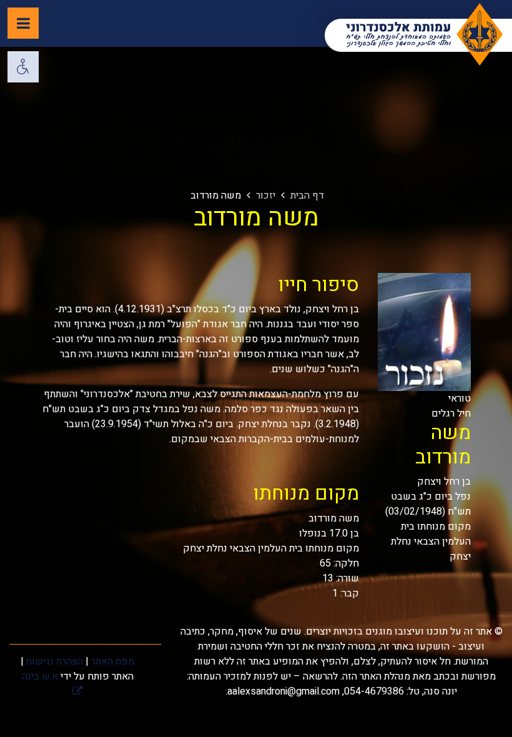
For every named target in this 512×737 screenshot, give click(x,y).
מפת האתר (112, 661)
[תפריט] (23, 23)
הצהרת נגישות (54, 661)
